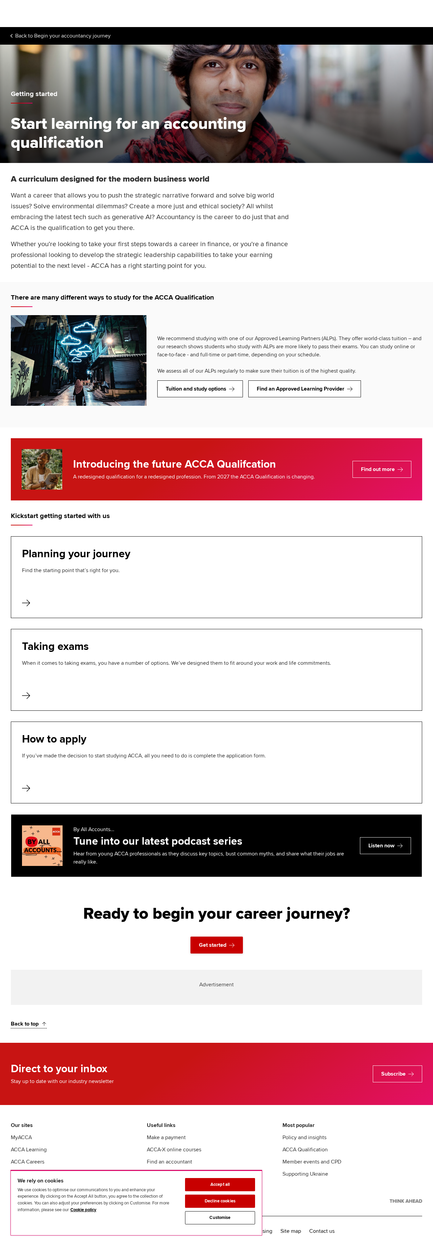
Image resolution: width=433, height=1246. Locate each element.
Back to (63, 35)
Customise (219, 1217)
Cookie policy (83, 1210)
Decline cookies (220, 1201)
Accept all (220, 1184)
